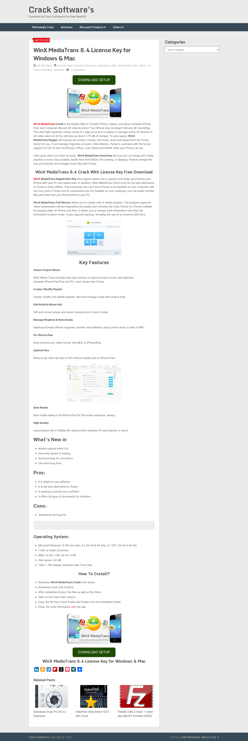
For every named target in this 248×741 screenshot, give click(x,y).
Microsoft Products (91, 27)
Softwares (46, 69)
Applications (104, 65)
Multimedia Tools (43, 27)
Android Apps (65, 65)
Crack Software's (61, 9)
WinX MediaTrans (44, 123)
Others (117, 27)
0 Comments (78, 69)
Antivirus (66, 27)
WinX (36, 178)
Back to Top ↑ (210, 737)
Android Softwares (84, 65)
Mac (114, 65)
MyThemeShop (191, 737)
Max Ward (46, 65)
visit (73, 606)
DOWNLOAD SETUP (94, 80)
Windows (59, 69)
